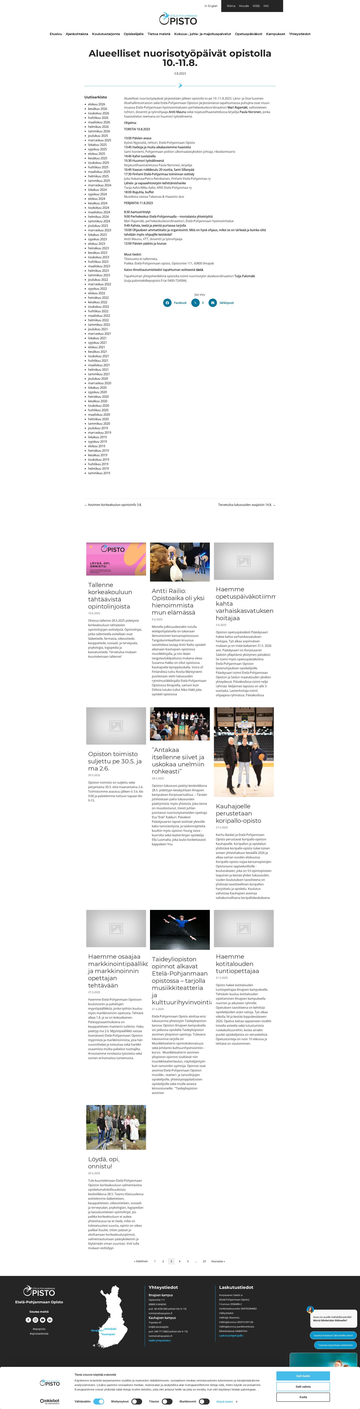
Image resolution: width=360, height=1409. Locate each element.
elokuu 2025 (96, 154)
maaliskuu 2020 (99, 415)
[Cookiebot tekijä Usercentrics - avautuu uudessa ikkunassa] (49, 1402)
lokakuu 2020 (97, 388)
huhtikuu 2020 (98, 410)
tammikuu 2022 (99, 325)
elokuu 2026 (96, 104)
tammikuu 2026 (99, 131)
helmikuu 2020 (98, 419)
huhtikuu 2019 (98, 464)
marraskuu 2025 (99, 140)
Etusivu (56, 34)
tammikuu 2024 (99, 221)
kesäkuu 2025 (97, 158)
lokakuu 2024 (97, 190)
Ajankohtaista (77, 34)
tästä (199, 270)
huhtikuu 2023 (98, 262)
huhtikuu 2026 (98, 118)
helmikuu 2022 (98, 320)
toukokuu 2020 (98, 406)
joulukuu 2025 (98, 136)
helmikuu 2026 (98, 127)
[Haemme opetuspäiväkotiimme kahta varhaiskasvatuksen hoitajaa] (244, 620)
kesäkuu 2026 (97, 109)
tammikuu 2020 (99, 424)
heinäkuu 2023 (98, 248)
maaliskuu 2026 (99, 122)
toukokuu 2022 (98, 307)
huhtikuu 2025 (98, 167)
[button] (28, 1320)
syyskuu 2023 (97, 239)
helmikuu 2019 (98, 468)
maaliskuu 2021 (99, 365)
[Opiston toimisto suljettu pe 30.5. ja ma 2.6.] (116, 803)
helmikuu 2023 (98, 271)
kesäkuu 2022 (97, 302)
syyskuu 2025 (97, 149)
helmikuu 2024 (98, 217)
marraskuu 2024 (99, 185)
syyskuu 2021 (97, 343)
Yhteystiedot (299, 34)
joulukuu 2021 (98, 329)
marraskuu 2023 (99, 230)
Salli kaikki (303, 1376)
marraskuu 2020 (99, 383)
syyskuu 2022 (97, 289)
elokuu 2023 (96, 244)
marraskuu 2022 (99, 284)
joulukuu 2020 (98, 379)
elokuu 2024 (96, 199)
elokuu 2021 (96, 347)
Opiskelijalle (134, 34)
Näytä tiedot (224, 1401)
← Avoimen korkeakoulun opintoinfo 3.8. (113, 505)
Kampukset (275, 34)
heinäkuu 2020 (98, 397)
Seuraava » (218, 1261)
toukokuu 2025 (98, 163)
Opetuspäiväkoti (248, 34)
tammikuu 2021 (99, 374)
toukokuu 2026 (98, 113)
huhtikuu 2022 (98, 311)
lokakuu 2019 (97, 437)
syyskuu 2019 (97, 441)
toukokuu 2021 (98, 356)
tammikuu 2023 (99, 275)
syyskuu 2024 (97, 194)
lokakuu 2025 (97, 145)
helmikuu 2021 (98, 370)
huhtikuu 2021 (98, 361)
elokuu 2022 (96, 293)
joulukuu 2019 (98, 428)
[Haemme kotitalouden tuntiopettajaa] (244, 1002)
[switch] (136, 1402)
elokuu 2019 (96, 446)
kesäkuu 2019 (97, 455)
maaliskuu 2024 (99, 212)
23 (204, 1261)
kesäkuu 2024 (97, 203)
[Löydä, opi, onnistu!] (116, 1177)
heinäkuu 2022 (98, 298)
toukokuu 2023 (98, 257)
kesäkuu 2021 (97, 352)
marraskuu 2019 (99, 432)
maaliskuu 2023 (99, 266)
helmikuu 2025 (98, 176)
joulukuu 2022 (98, 280)
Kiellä (303, 1397)
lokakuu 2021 (97, 338)
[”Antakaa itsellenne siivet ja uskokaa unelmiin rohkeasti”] (180, 803)
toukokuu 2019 (98, 459)
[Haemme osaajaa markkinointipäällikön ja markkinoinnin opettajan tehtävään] (116, 1002)
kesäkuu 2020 (97, 401)
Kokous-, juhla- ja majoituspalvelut (202, 34)
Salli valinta (303, 1386)
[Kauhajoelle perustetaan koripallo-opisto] (244, 803)
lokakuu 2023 (97, 235)
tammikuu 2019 (99, 473)
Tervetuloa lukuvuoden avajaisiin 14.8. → (247, 505)
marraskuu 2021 (99, 334)
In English (211, 6)
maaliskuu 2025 (99, 172)
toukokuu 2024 (98, 208)
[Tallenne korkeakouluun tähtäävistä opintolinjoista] (116, 620)
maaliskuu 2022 (99, 316)
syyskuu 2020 (97, 392)
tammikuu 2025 (99, 181)
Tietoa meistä (159, 34)
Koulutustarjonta (106, 34)
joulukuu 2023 (98, 226)
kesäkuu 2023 (97, 253)
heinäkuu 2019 (98, 450)
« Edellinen (141, 1261)
